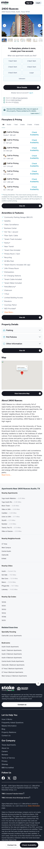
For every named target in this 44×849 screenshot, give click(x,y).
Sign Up (29, 3)
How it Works (7, 719)
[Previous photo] (4, 25)
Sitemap (5, 764)
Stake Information (34, 806)
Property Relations (9, 732)
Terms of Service (8, 758)
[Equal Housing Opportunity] (22, 688)
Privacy (4, 761)
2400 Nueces (10, 8)
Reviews (5, 755)
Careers (5, 751)
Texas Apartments (9, 745)
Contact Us (12, 845)
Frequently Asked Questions (12, 723)
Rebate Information (9, 726)
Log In (38, 3)
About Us (5, 748)
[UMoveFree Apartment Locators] (8, 688)
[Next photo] (39, 25)
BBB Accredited (8, 768)
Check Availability (34, 133)
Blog (3, 729)
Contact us (22, 705)
